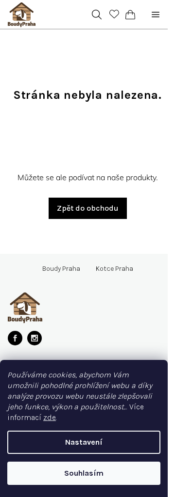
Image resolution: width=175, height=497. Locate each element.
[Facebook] (15, 338)
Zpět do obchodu (88, 208)
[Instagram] (34, 338)
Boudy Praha (61, 268)
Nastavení (84, 442)
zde (49, 417)
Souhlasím (84, 473)
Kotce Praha (114, 268)
